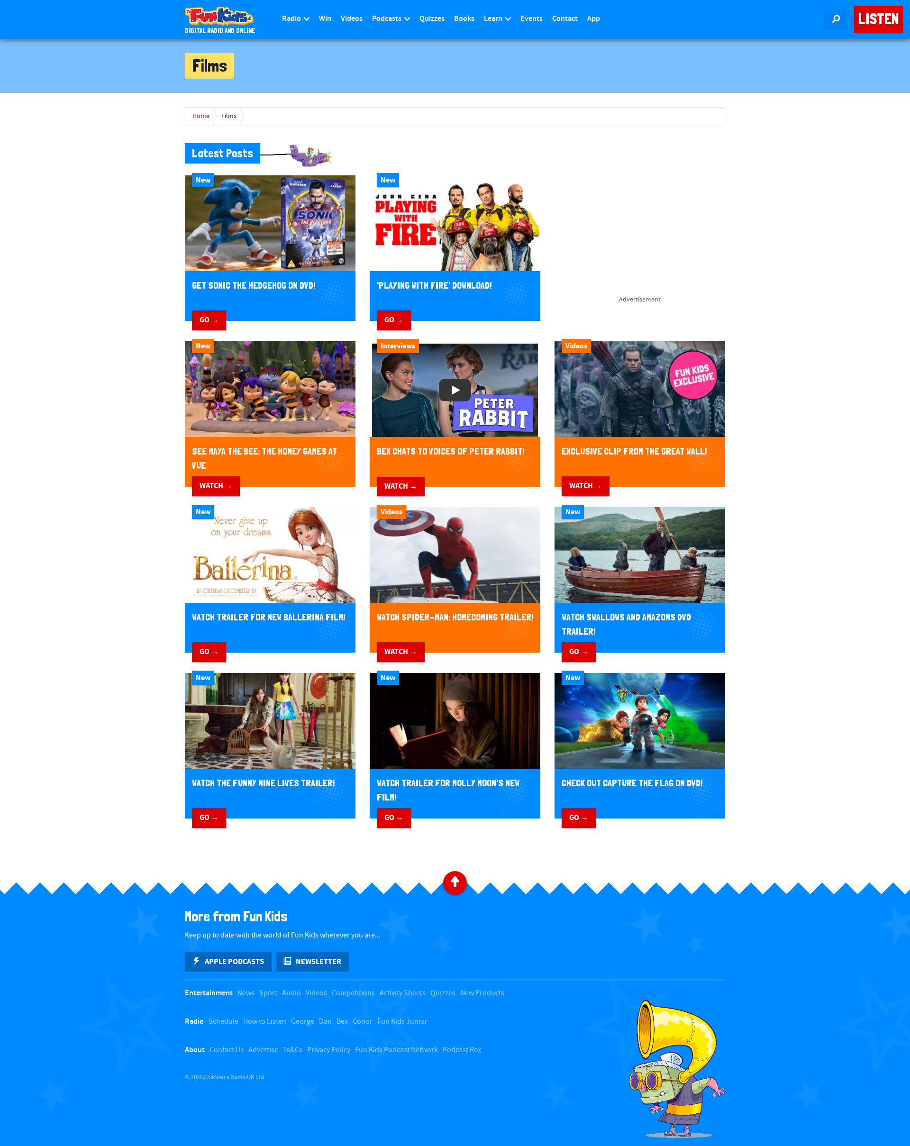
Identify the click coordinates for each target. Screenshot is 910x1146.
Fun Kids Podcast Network (396, 1050)
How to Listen (264, 1022)
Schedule (223, 1022)
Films (229, 116)
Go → (209, 320)
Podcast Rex (462, 1050)
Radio (292, 19)
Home (200, 116)
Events (531, 19)
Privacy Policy (328, 1050)
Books (464, 19)
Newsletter (318, 961)
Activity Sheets (403, 993)
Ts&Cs (292, 1050)
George (302, 1022)
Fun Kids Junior (402, 1022)
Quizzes (432, 19)
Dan (325, 1022)
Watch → (216, 486)
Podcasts (387, 19)
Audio (291, 993)
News (246, 993)
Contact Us (226, 1050)
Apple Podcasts (234, 961)
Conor (363, 1022)
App (593, 19)
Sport (268, 993)
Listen (878, 19)
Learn (494, 19)
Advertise (263, 1050)
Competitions (353, 993)
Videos (352, 19)
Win (325, 19)
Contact (565, 19)
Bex (342, 1022)
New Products (482, 993)
